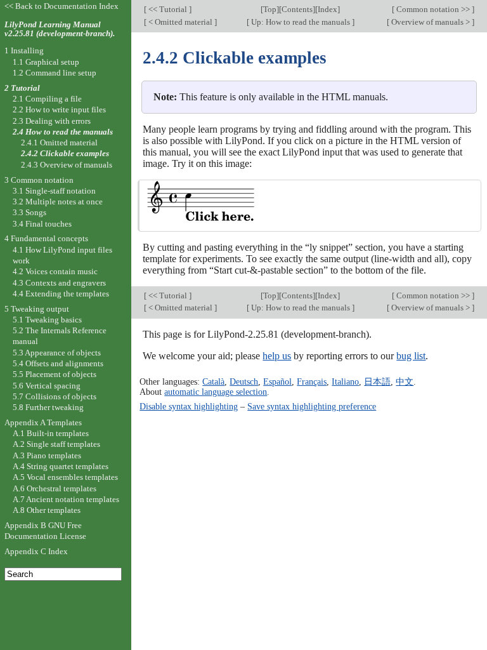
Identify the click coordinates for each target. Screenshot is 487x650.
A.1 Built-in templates (51, 433)
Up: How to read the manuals (300, 22)
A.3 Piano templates (47, 455)
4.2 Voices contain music (55, 271)
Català (213, 381)
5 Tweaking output (36, 309)
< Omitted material (180, 22)
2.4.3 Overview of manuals (66, 164)
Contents (297, 9)
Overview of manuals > (430, 22)
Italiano (345, 381)
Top (269, 9)
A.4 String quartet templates (60, 466)
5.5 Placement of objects (54, 374)
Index (327, 9)
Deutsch (244, 381)
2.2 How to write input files (59, 109)
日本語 (377, 381)
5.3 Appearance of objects (57, 352)
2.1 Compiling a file (47, 98)
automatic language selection (215, 392)
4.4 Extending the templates (61, 293)
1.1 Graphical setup (46, 62)
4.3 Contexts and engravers (59, 283)
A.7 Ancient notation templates (66, 499)
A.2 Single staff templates (56, 444)
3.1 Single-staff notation (54, 191)
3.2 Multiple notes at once (58, 201)
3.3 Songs (29, 212)
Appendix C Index (36, 551)
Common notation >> (433, 9)
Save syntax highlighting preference (311, 406)
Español (277, 381)
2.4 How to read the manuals (63, 131)
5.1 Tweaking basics (47, 319)
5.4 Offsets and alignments (58, 363)
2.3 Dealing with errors (52, 121)
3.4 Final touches (42, 224)
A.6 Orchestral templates (54, 488)
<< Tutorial (167, 9)
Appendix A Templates (43, 422)
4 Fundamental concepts (46, 238)
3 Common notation (39, 180)
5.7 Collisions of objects (54, 396)
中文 (404, 381)
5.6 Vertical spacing (47, 385)
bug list (410, 355)
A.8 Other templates (47, 510)
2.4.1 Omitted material (59, 142)
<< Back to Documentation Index (61, 6)
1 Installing (24, 50)
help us (277, 355)
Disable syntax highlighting (189, 406)
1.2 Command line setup (54, 72)
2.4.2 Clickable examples (65, 153)
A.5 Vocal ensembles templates (65, 477)
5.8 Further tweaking (48, 407)
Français (312, 381)
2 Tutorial (22, 88)
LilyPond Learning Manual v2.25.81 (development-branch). (59, 29)
